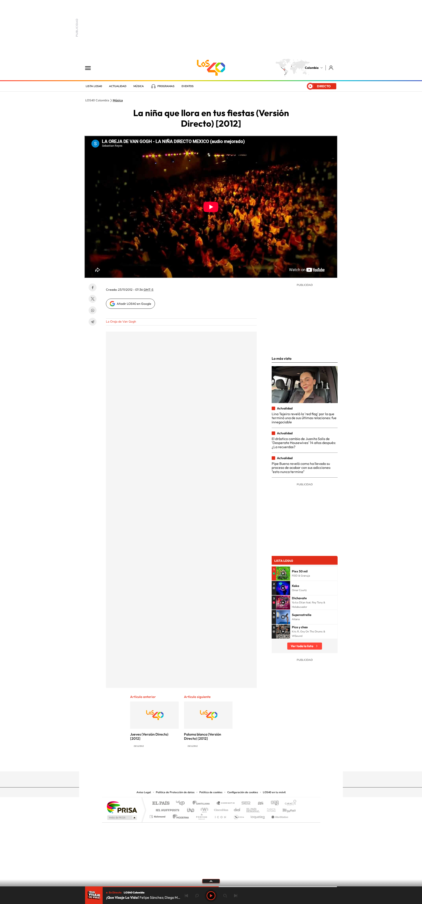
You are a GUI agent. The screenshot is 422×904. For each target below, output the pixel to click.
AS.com (259, 803)
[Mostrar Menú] (91, 68)
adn (273, 803)
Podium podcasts (201, 815)
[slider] (211, 886)
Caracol (289, 803)
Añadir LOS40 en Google (134, 304)
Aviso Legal (143, 792)
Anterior (186, 895)
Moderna (179, 815)
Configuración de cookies (242, 792)
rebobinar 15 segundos (197, 895)
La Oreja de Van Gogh (121, 322)
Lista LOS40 (94, 86)
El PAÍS (160, 803)
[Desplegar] (211, 881)
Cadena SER (244, 803)
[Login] (331, 67)
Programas (166, 86)
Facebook (92, 287)
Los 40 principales (182, 803)
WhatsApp (92, 310)
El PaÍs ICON (220, 815)
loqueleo (258, 815)
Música (138, 86)
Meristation (279, 815)
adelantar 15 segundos (225, 895)
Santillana (202, 803)
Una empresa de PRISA (122, 807)
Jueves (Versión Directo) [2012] (149, 736)
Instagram (202, 762)
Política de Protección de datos (175, 792)
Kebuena (285, 809)
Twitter (92, 299)
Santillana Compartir (226, 803)
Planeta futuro (269, 809)
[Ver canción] (283, 573)
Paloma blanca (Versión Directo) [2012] (202, 736)
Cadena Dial (237, 809)
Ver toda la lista (302, 646)
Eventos (188, 86)
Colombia (311, 68)
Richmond (158, 815)
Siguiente (235, 895)
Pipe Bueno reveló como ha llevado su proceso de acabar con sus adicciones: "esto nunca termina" (301, 467)
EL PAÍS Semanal (253, 809)
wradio (203, 809)
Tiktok (193, 762)
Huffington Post (166, 809)
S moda (238, 815)
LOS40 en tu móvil (274, 792)
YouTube (211, 762)
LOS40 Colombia (211, 67)
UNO (191, 809)
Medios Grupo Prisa (121, 817)
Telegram (92, 322)
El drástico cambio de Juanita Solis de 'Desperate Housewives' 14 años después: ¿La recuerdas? (304, 442)
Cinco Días (220, 809)
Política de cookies (210, 792)
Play (211, 895)
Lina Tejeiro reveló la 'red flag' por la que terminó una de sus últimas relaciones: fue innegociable (304, 418)
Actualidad (117, 86)
